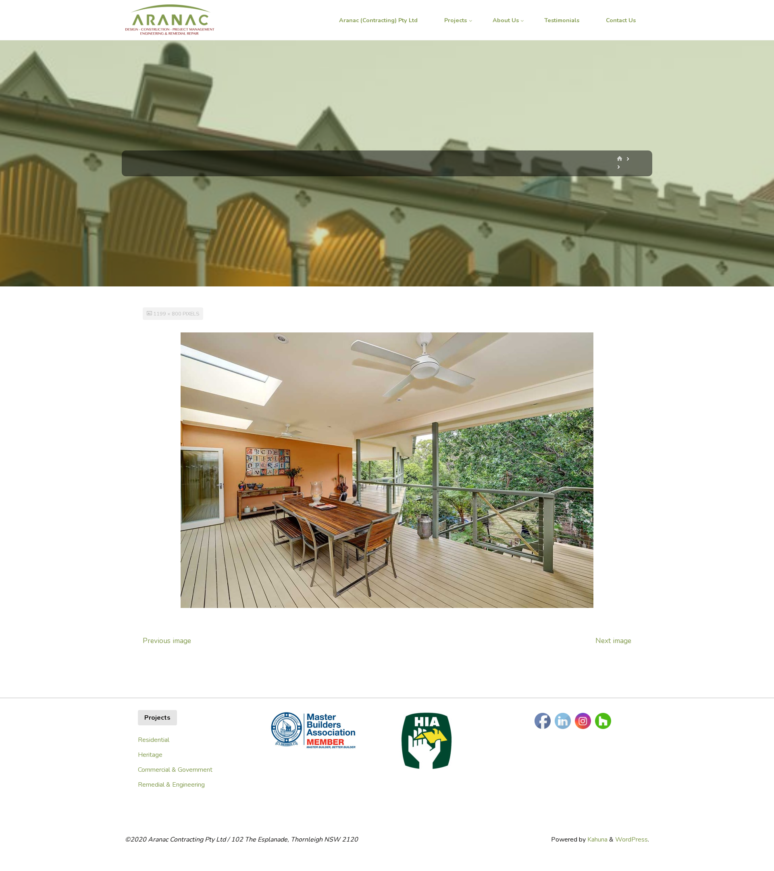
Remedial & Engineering (171, 784)
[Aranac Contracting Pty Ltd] (169, 20)
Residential (153, 739)
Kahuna (597, 839)
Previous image (167, 640)
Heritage (150, 754)
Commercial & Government (175, 769)
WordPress (631, 839)
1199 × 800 (168, 313)
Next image (613, 640)
